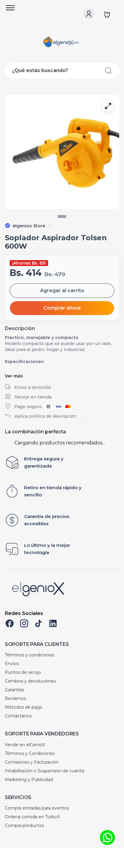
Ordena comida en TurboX (32, 816)
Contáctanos (18, 716)
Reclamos (15, 698)
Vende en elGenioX (25, 744)
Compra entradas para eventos (37, 808)
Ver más (14, 376)
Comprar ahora (62, 308)
